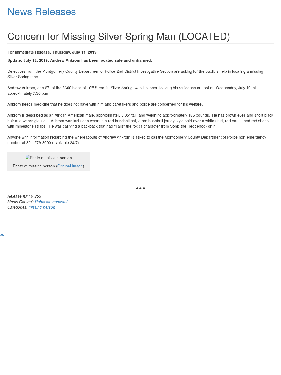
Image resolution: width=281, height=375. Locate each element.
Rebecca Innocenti (51, 201)
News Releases (41, 11)
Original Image (70, 166)
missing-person (42, 207)
